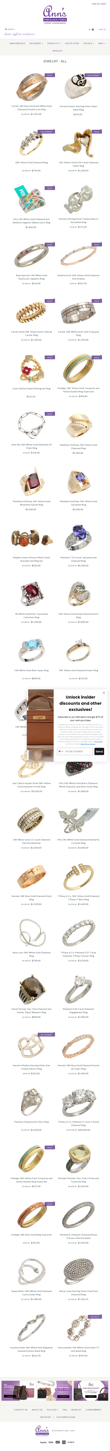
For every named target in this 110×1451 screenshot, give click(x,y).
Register (46, 1417)
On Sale (88, 43)
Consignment (93, 1410)
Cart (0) (102, 29)
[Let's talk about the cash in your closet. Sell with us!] (55, 1400)
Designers (36, 43)
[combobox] (60, 751)
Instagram (92, 29)
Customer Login (65, 1417)
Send (99, 751)
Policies (53, 1410)
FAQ (65, 1410)
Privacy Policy (99, 741)
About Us (37, 1410)
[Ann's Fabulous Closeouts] (18, 1400)
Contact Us (21, 1410)
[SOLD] (31, 71)
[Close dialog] (104, 692)
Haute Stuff (72, 43)
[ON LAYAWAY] (78, 71)
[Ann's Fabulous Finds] (55, 23)
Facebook (89, 29)
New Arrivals (17, 43)
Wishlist (58, 51)
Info (102, 43)
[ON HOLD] (78, 1313)
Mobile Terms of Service (88, 744)
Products (54, 43)
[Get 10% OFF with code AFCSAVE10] (91, 1400)
